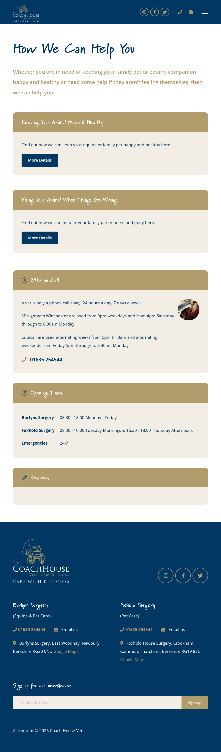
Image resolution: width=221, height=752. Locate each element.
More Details (40, 160)
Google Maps (66, 651)
